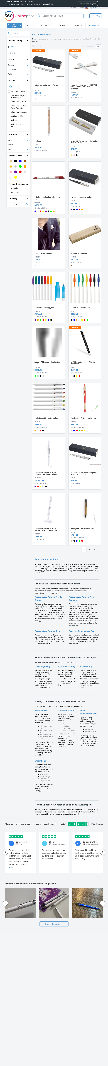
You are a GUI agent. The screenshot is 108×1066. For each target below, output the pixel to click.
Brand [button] (11, 59)
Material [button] (13, 134)
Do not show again (88, 3)
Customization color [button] (18, 184)
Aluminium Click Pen (46, 727)
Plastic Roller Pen (91, 731)
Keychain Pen (45, 781)
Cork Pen (66, 724)
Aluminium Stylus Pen (46, 738)
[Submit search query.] (9, 33)
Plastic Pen (89, 729)
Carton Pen (67, 728)
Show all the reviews (52, 924)
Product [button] (12, 80)
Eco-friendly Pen (69, 730)
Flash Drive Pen (45, 774)
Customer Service (77, 8)
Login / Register (93, 25)
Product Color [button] (15, 155)
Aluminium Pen (45, 735)
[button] (18, 65)
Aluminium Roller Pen (46, 731)
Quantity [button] (13, 198)
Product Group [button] (16, 40)
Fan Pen (43, 779)
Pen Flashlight (45, 776)
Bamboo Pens (68, 726)
